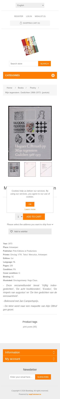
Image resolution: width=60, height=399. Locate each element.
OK (30, 204)
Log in (29, 16)
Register (18, 16)
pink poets (27, 327)
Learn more (30, 209)
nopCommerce (35, 394)
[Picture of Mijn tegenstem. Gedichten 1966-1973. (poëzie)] (14, 169)
